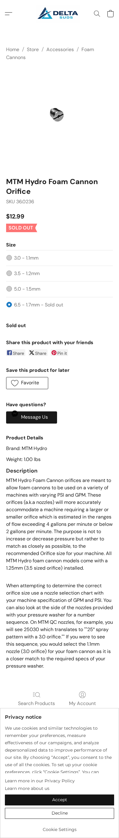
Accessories (60, 49)
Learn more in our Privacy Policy (40, 781)
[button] (59, 13)
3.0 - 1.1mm (26, 258)
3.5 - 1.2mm (27, 273)
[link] (59, 827)
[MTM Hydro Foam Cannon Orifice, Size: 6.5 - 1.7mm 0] (59, 118)
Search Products (36, 703)
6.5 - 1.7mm (38, 305)
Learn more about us (27, 788)
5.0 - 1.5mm (27, 289)
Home (12, 49)
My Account (82, 703)
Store (33, 49)
